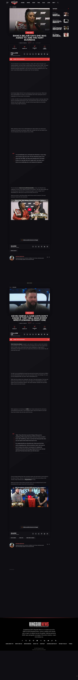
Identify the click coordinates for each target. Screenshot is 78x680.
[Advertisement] (19, 142)
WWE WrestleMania (30, 537)
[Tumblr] (41, 640)
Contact (42, 643)
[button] (57, 2)
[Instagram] (41, 54)
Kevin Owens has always (16, 344)
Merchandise (27, 643)
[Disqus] (29, 587)
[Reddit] (47, 54)
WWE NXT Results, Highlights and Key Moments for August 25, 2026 (57, 22)
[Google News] (30, 54)
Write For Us (18, 643)
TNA (38, 2)
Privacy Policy (63, 643)
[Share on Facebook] (33, 247)
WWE (28, 2)
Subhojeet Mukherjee (20, 256)
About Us (35, 643)
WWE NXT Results (56, 19)
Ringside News (28, 479)
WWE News (30, 32)
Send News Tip (9, 643)
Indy (53, 2)
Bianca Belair (13, 250)
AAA (43, 2)
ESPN (27, 409)
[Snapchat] (44, 54)
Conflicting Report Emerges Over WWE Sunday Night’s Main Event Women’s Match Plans (57, 28)
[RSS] (55, 640)
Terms (70, 643)
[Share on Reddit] (44, 247)
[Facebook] (24, 54)
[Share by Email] (47, 247)
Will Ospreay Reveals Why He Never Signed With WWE (57, 35)
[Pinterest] (36, 54)
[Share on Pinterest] (41, 247)
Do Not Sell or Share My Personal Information (39, 649)
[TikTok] (52, 640)
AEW (33, 2)
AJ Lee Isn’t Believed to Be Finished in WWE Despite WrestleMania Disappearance (56, 15)
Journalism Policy (52, 643)
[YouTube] (39, 54)
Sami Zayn (21, 537)
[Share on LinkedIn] (39, 247)
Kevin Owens (13, 537)
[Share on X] (36, 247)
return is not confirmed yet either (26, 187)
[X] (27, 54)
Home (22, 2)
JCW (48, 2)
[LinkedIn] (33, 54)
